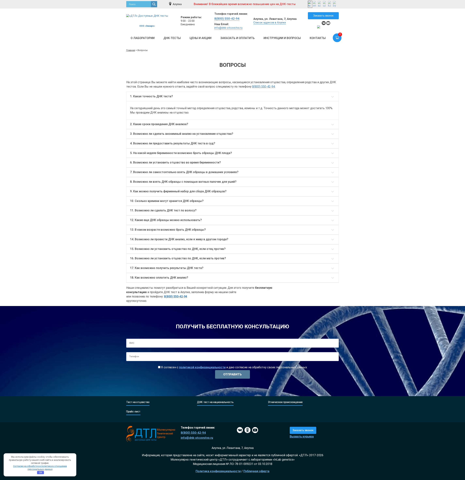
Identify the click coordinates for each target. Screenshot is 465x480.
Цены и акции (200, 38)
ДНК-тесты (172, 38)
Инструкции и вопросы (282, 38)
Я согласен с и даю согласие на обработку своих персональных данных (233, 367)
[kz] (330, 4)
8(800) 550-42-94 (226, 18)
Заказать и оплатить (237, 38)
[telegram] (319, 27)
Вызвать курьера (302, 436)
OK (40, 472)
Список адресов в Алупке (269, 22)
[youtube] (328, 23)
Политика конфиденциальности (218, 471)
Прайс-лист (133, 411)
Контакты (318, 38)
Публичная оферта (256, 471)
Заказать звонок (323, 15)
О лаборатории (143, 38)
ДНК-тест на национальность (215, 402)
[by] (335, 4)
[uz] (325, 4)
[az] (320, 4)
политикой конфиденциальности (202, 367)
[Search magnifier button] (154, 4)
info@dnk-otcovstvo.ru (228, 27)
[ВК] (239, 430)
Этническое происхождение (285, 402)
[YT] (254, 430)
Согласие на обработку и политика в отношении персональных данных (40, 468)
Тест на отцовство (137, 402)
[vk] (324, 23)
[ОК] (246, 430)
